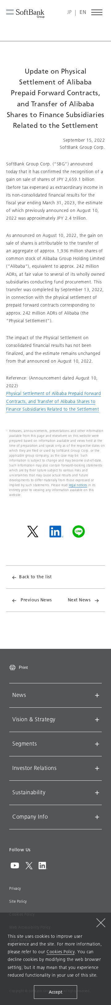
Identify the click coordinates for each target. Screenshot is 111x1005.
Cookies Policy (61, 951)
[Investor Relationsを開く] (97, 768)
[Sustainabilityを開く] (97, 792)
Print (23, 667)
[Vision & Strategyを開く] (97, 719)
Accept (55, 992)
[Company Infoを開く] (97, 817)
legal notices (78, 485)
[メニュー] (97, 12)
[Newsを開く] (97, 695)
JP (69, 12)
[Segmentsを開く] (97, 744)
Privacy (15, 888)
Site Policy (18, 901)
